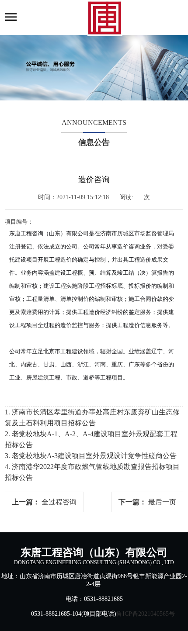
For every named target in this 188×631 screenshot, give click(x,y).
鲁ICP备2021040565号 (145, 613)
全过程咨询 (59, 502)
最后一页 (162, 502)
